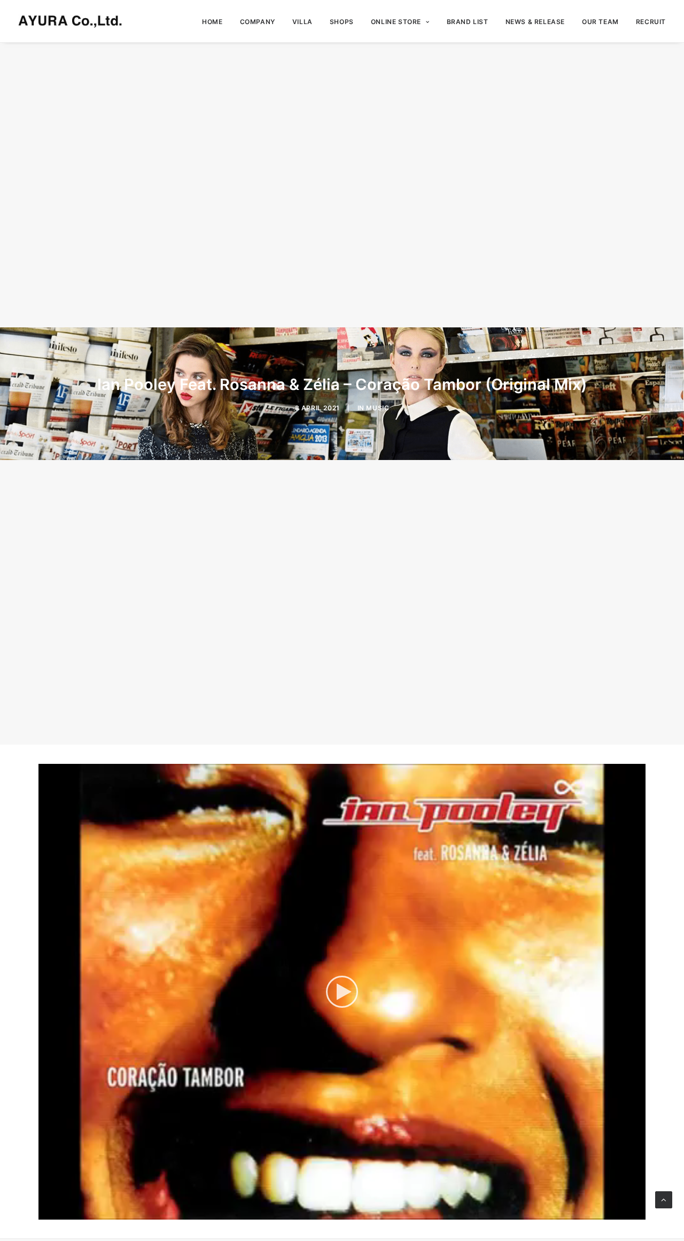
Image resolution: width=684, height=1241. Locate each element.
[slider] (334, 1211)
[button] (342, 992)
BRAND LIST (467, 22)
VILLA (302, 22)
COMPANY (257, 22)
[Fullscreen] (637, 1211)
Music (377, 408)
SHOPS (342, 22)
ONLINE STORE (396, 22)
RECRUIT (651, 22)
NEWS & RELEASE (535, 22)
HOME (212, 22)
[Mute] (623, 1211)
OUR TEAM (600, 22)
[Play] (45, 1211)
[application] (342, 992)
